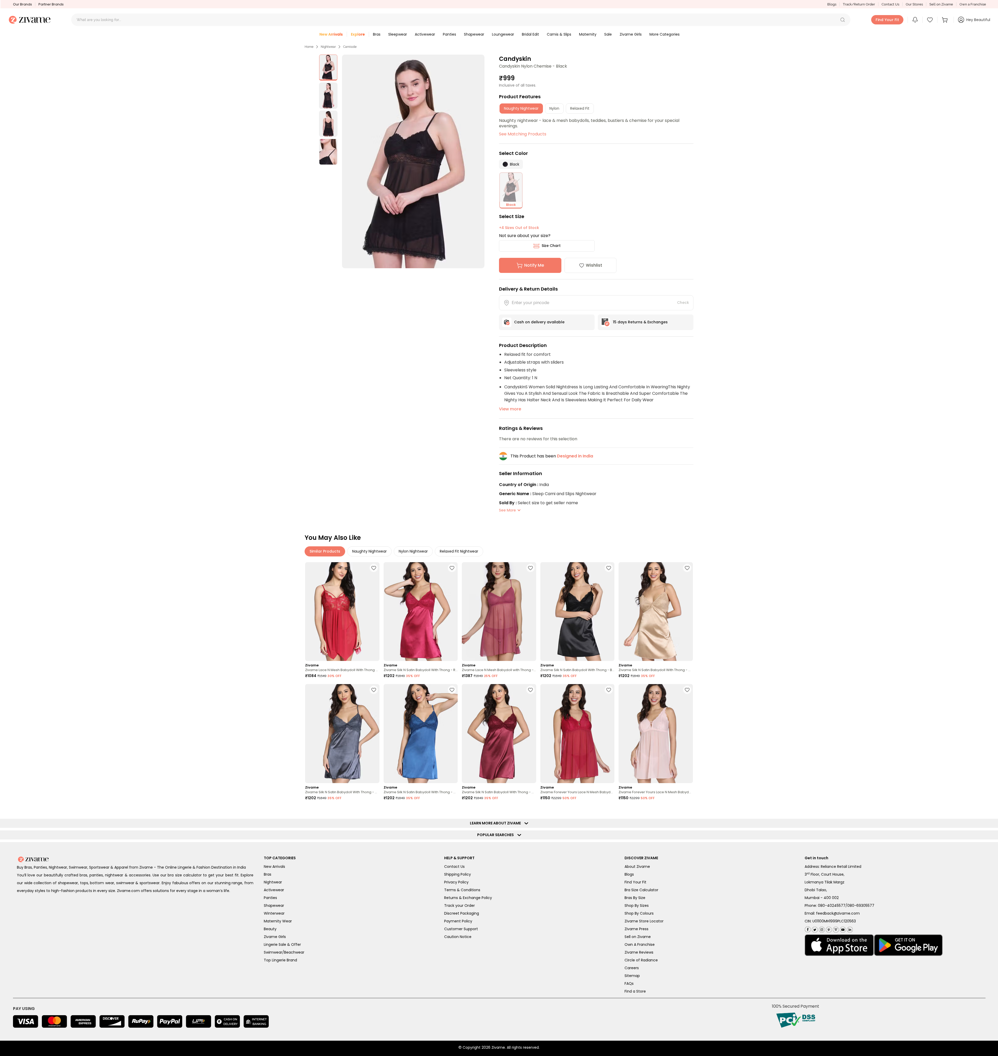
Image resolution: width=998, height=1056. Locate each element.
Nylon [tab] (554, 108)
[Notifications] (915, 20)
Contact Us (890, 4)
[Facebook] (808, 929)
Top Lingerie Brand (280, 960)
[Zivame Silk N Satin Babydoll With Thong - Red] (421, 611)
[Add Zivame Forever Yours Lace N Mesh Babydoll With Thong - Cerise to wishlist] (609, 690)
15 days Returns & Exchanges (640, 322)
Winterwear (274, 913)
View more (510, 409)
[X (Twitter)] (814, 928)
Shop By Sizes (637, 905)
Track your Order (459, 905)
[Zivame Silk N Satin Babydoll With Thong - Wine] (499, 733)
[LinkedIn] (849, 928)
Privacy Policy (456, 882)
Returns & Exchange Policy (468, 897)
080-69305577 (860, 905)
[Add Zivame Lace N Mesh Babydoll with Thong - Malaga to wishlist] (530, 568)
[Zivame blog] (835, 928)
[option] (328, 68)
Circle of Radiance (641, 960)
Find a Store (635, 991)
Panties (270, 897)
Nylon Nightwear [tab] (413, 551)
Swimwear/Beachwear (284, 952)
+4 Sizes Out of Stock (519, 227)
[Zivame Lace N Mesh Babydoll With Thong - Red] (342, 611)
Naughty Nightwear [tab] (521, 108)
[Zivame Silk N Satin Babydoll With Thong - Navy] (421, 733)
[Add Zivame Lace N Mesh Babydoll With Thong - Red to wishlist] (374, 568)
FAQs (629, 983)
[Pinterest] (828, 928)
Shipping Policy (457, 874)
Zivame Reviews (639, 952)
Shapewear (274, 905)
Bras (267, 874)
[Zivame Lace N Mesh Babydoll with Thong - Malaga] (499, 611)
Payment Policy (458, 921)
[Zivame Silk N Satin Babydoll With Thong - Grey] (342, 733)
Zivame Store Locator (644, 921)
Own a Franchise (973, 4)
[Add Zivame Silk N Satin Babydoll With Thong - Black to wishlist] (609, 568)
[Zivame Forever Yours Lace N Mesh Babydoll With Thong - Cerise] (577, 733)
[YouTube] (842, 928)
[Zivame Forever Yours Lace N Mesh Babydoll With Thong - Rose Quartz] (656, 733)
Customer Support (461, 929)
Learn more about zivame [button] (496, 823)
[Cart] (945, 20)
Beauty (270, 929)
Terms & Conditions (462, 890)
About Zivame (637, 866)
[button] (842, 19)
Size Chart (551, 245)
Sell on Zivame (941, 4)
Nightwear (328, 47)
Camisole (350, 47)
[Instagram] (821, 928)
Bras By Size (635, 897)
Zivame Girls (275, 936)
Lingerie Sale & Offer (282, 944)
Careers (632, 967)
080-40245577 (831, 905)
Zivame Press (636, 929)
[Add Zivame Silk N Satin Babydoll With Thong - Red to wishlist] (452, 568)
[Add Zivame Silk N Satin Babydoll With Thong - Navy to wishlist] (452, 690)
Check (683, 302)
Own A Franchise (640, 944)
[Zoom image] (413, 161)
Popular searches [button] (496, 834)
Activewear (274, 890)
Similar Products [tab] (325, 551)
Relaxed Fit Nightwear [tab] (459, 551)
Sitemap (632, 975)
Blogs (831, 4)
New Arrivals (274, 866)
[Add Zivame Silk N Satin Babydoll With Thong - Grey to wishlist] (374, 690)
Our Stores (914, 4)
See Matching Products (522, 134)
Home (309, 47)
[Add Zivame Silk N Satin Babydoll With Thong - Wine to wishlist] (530, 690)
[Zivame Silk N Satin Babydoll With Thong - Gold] (656, 611)
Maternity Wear (278, 921)
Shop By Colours (639, 913)
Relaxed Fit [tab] (579, 108)
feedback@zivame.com (838, 913)
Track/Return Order (859, 4)
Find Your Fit (635, 882)
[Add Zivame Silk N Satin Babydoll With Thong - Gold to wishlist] (687, 568)
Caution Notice (457, 936)
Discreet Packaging (461, 913)
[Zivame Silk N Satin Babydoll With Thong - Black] (577, 611)
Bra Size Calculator (641, 890)
